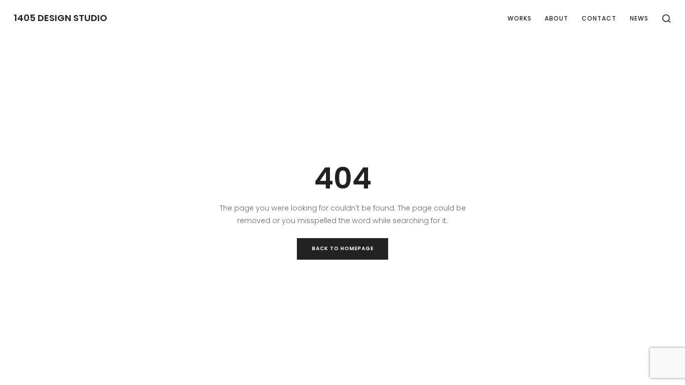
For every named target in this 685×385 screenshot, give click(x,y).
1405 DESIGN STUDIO (60, 18)
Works (519, 18)
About (556, 18)
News (639, 18)
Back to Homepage (343, 248)
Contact (599, 18)
